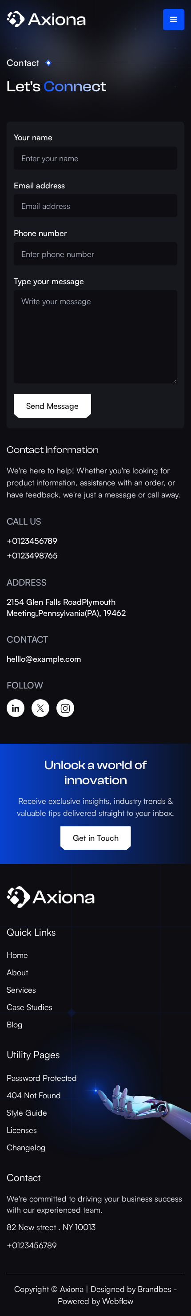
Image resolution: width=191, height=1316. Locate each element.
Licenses (22, 1130)
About (17, 972)
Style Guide (27, 1112)
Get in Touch (96, 838)
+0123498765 (32, 555)
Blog (15, 1024)
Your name (33, 137)
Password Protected (42, 1078)
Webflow (117, 1301)
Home (17, 955)
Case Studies (29, 1007)
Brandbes (154, 1289)
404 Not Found (34, 1095)
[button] (173, 19)
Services (21, 989)
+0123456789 (32, 541)
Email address (39, 185)
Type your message (49, 281)
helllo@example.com (44, 659)
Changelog (26, 1147)
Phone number (40, 233)
